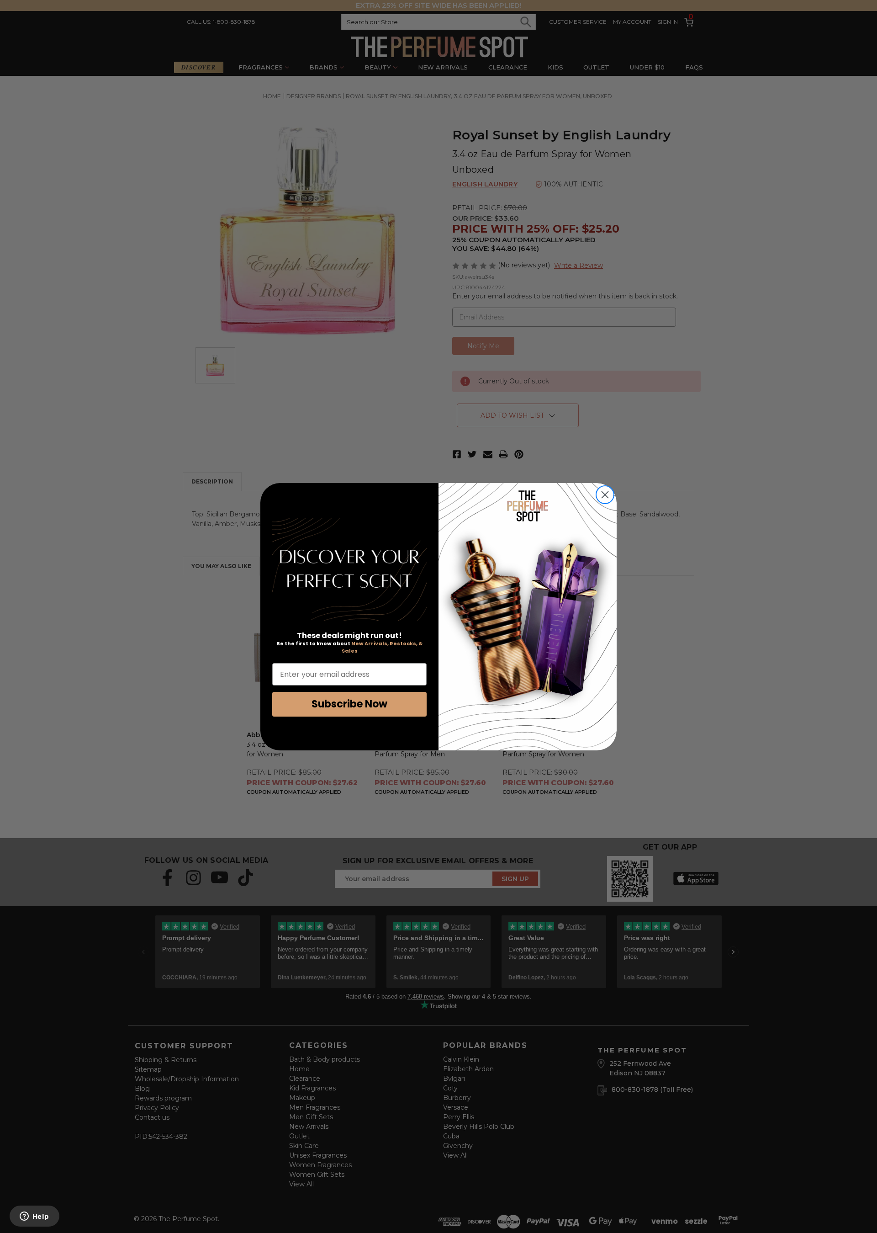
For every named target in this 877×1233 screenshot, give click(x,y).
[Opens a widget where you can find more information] (34, 1217)
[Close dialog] (605, 495)
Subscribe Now (349, 704)
